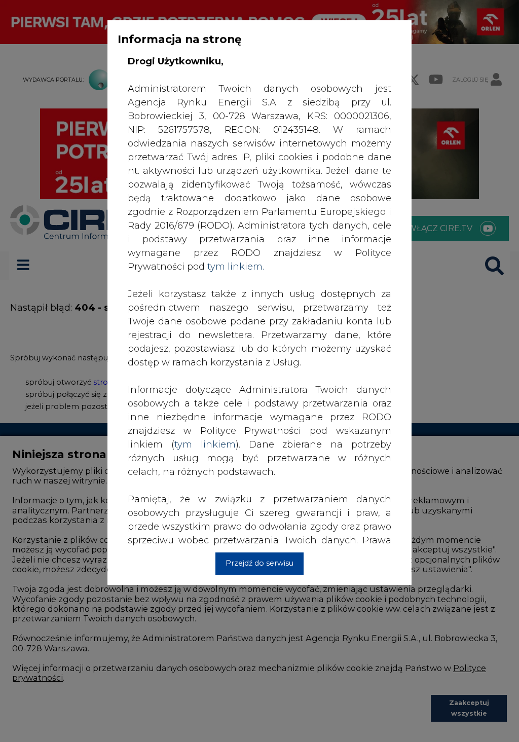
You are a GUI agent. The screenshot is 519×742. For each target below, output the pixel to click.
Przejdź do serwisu (259, 563)
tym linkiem (205, 444)
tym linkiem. (235, 266)
